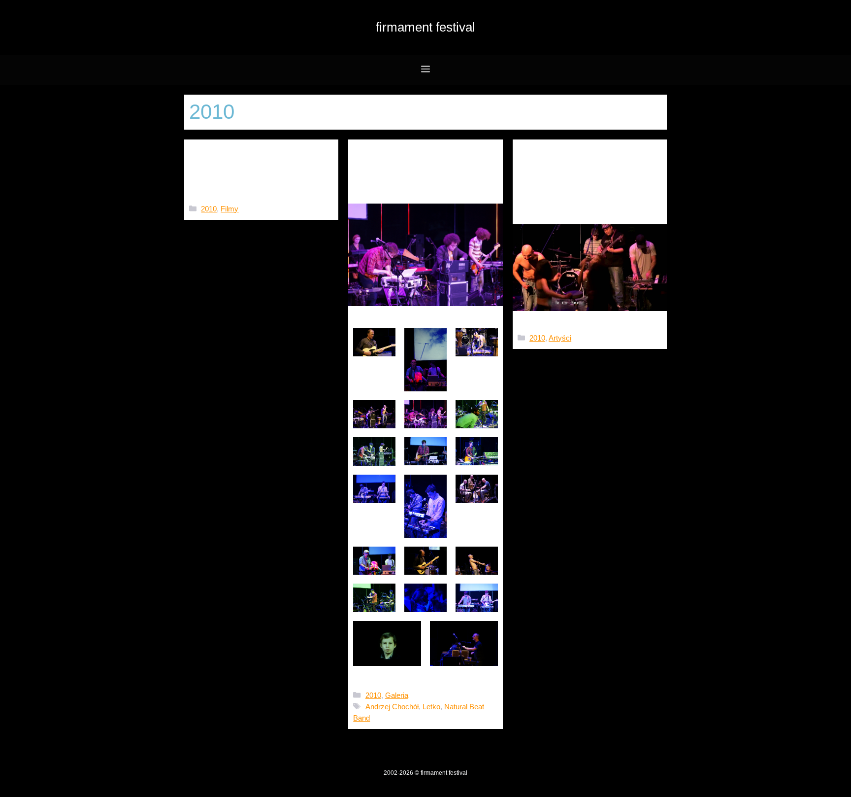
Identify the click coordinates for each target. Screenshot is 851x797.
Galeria (396, 695)
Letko (431, 706)
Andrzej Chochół (392, 706)
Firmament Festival (425, 27)
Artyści (560, 338)
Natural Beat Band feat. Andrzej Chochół (587, 175)
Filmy (229, 209)
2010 (209, 209)
